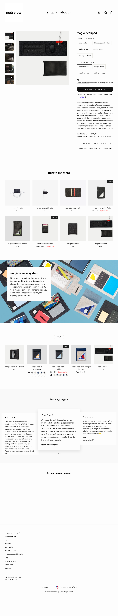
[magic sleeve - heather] (35, 373)
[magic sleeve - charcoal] (29, 373)
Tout (59, 337)
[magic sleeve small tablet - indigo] (64, 375)
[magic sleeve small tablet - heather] (54, 375)
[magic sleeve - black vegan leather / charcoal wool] (41, 375)
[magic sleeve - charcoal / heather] (44, 373)
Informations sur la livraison (95, 148)
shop (51, 12)
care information (10, 536)
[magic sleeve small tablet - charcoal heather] (67, 375)
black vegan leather (102, 43)
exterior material (86, 38)
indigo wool (83, 49)
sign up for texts (10, 550)
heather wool (98, 49)
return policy (9, 547)
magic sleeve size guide (95, 143)
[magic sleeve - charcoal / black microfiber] (32, 375)
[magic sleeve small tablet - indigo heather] (57, 375)
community (9, 565)
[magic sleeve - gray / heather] (29, 375)
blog (6, 557)
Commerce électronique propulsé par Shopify (59, 592)
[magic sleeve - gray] (32, 373)
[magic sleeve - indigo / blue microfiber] (35, 375)
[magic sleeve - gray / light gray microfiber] (38, 375)
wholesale (8, 568)
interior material (86, 62)
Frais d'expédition (83, 82)
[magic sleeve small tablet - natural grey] (60, 375)
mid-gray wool (85, 55)
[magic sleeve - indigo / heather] (41, 373)
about (64, 12)
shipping (8, 543)
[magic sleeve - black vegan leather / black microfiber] (44, 375)
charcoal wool (84, 43)
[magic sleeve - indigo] (38, 373)
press (6, 540)
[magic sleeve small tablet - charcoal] (51, 375)
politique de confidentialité (14, 554)
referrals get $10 (10, 561)
